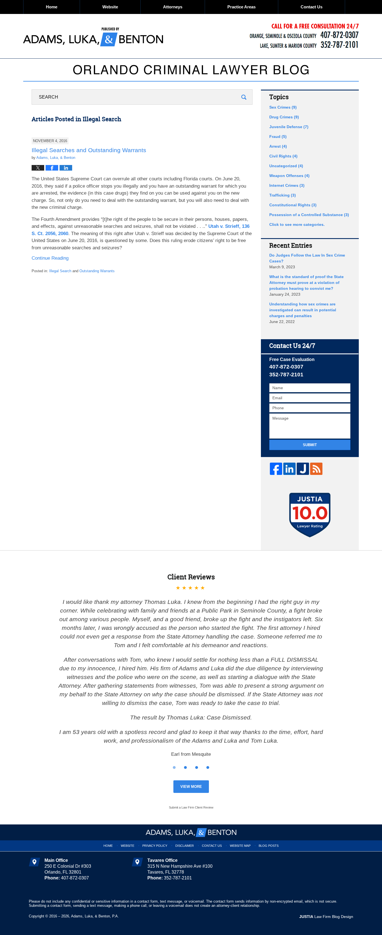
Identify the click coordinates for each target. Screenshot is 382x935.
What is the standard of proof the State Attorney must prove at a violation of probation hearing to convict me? (306, 282)
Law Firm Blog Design (326, 916)
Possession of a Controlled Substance (309, 214)
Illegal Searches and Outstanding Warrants (89, 150)
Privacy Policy (154, 845)
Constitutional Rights (293, 205)
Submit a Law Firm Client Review (191, 807)
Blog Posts (269, 845)
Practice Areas (241, 6)
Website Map (240, 845)
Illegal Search (60, 271)
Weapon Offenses (289, 175)
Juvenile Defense (288, 127)
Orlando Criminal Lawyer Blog (93, 36)
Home (51, 6)
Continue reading (50, 258)
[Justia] (303, 469)
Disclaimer (184, 845)
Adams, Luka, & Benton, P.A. (95, 916)
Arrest (278, 146)
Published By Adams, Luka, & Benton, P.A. (304, 36)
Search (243, 97)
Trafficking (282, 195)
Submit (310, 445)
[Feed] (316, 469)
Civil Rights (283, 156)
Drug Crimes (284, 117)
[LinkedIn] (289, 469)
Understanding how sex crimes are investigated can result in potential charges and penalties (302, 310)
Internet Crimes (287, 185)
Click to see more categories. (297, 224)
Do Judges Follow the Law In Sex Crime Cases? (307, 258)
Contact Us (311, 6)
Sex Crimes (283, 107)
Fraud (278, 136)
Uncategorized (286, 166)
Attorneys (172, 6)
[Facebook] (276, 469)
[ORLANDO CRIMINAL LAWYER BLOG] (191, 70)
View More (191, 787)
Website (110, 6)
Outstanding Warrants (97, 271)
